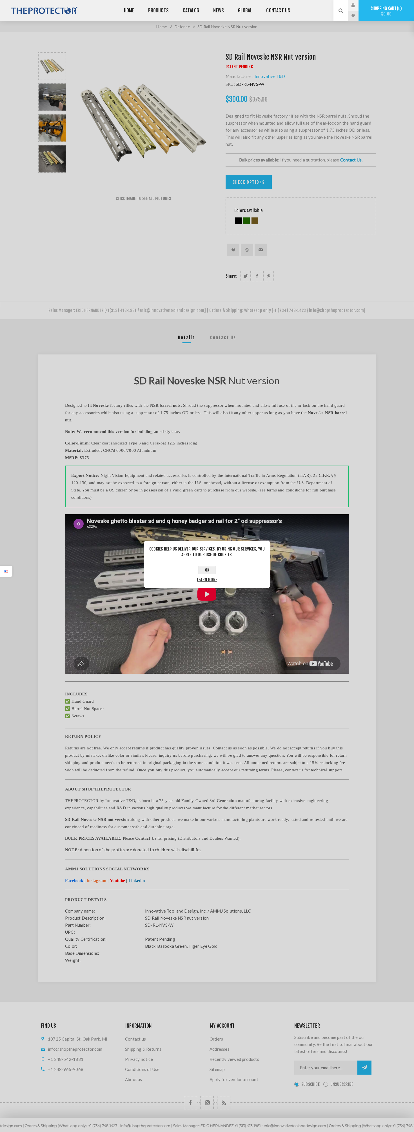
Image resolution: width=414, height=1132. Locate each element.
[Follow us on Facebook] (190, 1102)
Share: (231, 276)
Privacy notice (139, 1059)
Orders (216, 1038)
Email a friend (261, 250)
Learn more (207, 579)
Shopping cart (385, 11)
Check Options (249, 182)
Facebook (74, 880)
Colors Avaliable (248, 210)
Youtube (117, 880)
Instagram (96, 880)
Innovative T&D (270, 76)
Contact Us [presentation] (223, 337)
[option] (52, 66)
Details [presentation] (186, 337)
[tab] (186, 337)
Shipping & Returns (143, 1049)
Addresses (220, 1049)
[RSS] (223, 1102)
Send (364, 1068)
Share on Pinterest (268, 276)
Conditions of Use (142, 1069)
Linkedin (136, 880)
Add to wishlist (233, 250)
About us (133, 1079)
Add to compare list (247, 250)
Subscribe (310, 1084)
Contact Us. (351, 159)
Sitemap (217, 1069)
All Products (207, 1129)
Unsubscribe (341, 1084)
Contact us (135, 1038)
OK (207, 570)
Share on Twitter (245, 276)
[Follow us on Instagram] (207, 1102)
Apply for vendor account (234, 1079)
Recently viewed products (234, 1059)
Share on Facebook (257, 276)
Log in (357, 5)
